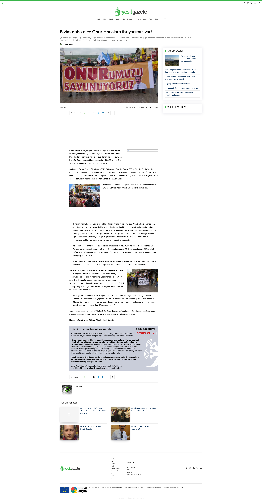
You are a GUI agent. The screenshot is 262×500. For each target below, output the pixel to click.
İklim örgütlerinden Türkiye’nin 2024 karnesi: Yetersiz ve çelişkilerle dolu (180, 71)
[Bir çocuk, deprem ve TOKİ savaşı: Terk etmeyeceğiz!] (172, 60)
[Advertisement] (113, 132)
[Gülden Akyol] (61, 44)
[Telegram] (251, 3)
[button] (2, 3)
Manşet (148, 107)
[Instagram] (248, 3)
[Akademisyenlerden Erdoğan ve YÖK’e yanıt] (120, 414)
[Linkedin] (103, 113)
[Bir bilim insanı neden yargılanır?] (120, 432)
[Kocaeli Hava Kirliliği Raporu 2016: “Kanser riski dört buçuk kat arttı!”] (69, 414)
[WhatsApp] (84, 113)
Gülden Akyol (68, 44)
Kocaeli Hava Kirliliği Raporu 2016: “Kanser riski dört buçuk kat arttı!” (93, 410)
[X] (255, 3)
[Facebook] (244, 3)
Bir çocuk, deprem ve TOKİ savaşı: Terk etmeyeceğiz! (190, 58)
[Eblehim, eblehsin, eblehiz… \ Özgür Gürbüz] (69, 432)
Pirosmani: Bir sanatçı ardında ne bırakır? (182, 88)
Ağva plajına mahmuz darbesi (177, 83)
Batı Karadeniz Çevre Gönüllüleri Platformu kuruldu (179, 94)
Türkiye (156, 107)
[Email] (108, 113)
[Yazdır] (112, 113)
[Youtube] (258, 3)
